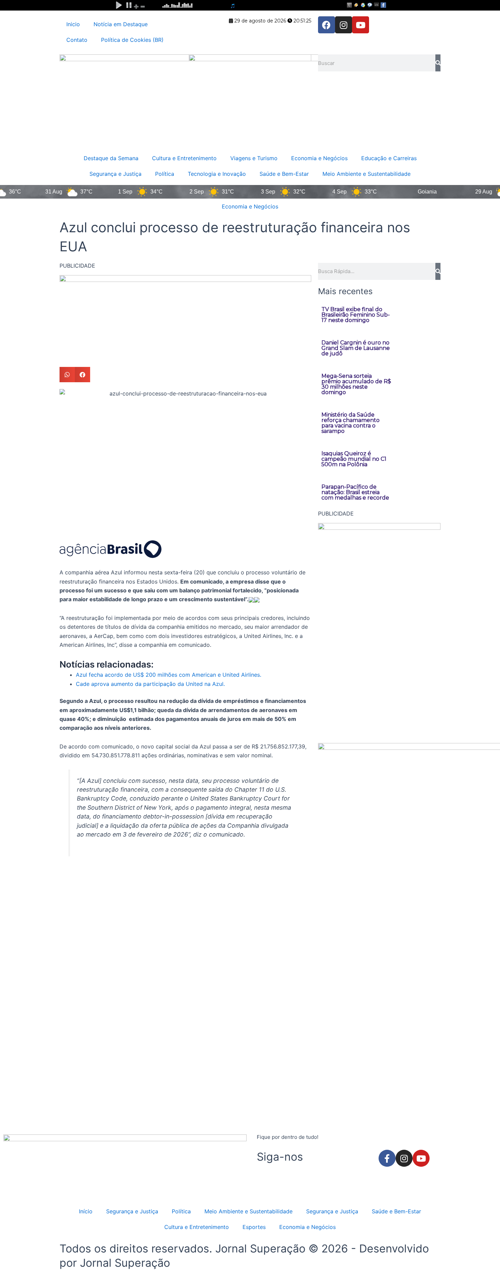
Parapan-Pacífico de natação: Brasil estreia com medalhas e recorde (355, 492)
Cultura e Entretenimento (184, 158)
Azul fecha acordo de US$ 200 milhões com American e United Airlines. (168, 674)
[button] (67, 374)
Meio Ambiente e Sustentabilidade (366, 173)
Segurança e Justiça (115, 173)
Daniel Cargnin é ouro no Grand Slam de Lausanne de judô (355, 348)
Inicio (73, 24)
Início (86, 1211)
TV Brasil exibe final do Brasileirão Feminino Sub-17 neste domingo (355, 314)
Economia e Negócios (319, 158)
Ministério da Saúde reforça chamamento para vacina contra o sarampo (350, 422)
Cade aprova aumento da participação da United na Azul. (150, 683)
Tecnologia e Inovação (217, 173)
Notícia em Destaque (121, 24)
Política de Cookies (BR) (132, 39)
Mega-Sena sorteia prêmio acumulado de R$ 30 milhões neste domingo (356, 384)
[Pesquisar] (437, 62)
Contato (76, 39)
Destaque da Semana (111, 158)
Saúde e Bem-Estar (284, 173)
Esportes (254, 1227)
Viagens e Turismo (254, 158)
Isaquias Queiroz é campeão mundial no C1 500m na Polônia (353, 459)
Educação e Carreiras (389, 158)
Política (164, 173)
